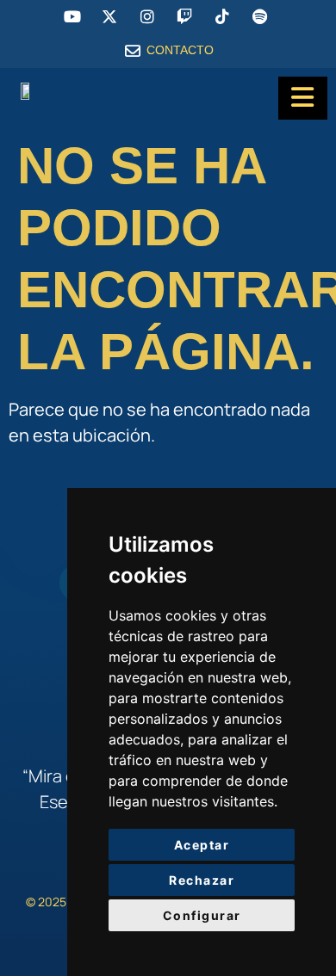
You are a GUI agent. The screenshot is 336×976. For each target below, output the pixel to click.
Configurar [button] (202, 915)
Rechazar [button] (201, 880)
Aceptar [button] (202, 844)
